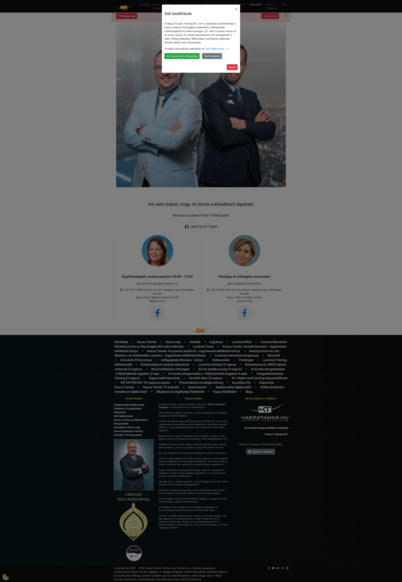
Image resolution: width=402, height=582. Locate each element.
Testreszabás (212, 56)
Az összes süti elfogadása (182, 56)
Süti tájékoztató (217, 48)
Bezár (232, 67)
